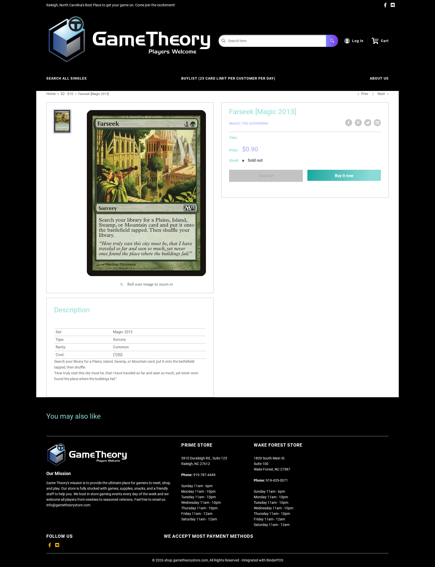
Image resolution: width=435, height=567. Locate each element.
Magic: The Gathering (248, 123)
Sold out (266, 175)
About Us (379, 78)
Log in (358, 41)
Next (381, 94)
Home (51, 94)
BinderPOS (274, 560)
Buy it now (344, 175)
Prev (364, 94)
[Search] (332, 41)
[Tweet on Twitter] (367, 122)
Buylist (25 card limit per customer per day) (228, 78)
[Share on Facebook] (348, 122)
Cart (385, 41)
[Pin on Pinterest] (358, 122)
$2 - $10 (67, 94)
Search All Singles (66, 78)
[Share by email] (377, 122)
